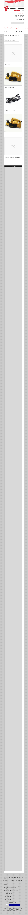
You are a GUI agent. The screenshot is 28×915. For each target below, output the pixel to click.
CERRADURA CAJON (14, 365)
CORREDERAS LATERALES (11, 413)
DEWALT (11, 795)
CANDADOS (8, 193)
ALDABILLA (12, 851)
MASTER (11, 625)
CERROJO (11, 391)
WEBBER (11, 255)
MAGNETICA (12, 853)
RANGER (11, 765)
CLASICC (11, 719)
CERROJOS (12, 372)
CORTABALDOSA (13, 247)
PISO (10, 271)
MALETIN (11, 280)
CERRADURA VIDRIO (13, 339)
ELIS (10, 631)
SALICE (11, 705)
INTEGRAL (11, 291)
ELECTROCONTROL (13, 748)
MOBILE (11, 730)
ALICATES (12, 546)
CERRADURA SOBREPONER (11, 342)
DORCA (11, 643)
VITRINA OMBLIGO (13, 337)
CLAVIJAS (11, 492)
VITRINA (11, 329)
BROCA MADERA (15, 537)
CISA (11, 651)
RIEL (10, 407)
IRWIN (11, 779)
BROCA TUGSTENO (15, 532)
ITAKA (11, 596)
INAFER (11, 697)
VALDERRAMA (12, 773)
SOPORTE (11, 405)
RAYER (11, 757)
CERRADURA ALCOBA (13, 362)
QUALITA (11, 691)
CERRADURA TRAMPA (14, 367)
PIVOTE (11, 269)
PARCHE (11, 295)
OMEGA (11, 293)
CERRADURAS (9, 321)
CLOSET (11, 225)
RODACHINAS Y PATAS (10, 393)
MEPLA (11, 709)
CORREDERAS (15, 219)
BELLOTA (11, 586)
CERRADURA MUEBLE (13, 345)
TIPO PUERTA (12, 297)
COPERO (14, 223)
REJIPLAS (11, 653)
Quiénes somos (9, 908)
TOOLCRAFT (12, 687)
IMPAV (11, 746)
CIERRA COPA (12, 835)
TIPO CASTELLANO (13, 259)
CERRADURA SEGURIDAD (11, 352)
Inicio (5, 35)
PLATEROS (14, 446)
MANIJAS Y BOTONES (10, 548)
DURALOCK (12, 580)
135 (13, 307)
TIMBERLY (11, 781)
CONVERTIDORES (16, 490)
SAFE (11, 627)
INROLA (11, 711)
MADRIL (11, 855)
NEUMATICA (12, 572)
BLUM (11, 763)
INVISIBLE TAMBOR (13, 285)
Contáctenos (16, 909)
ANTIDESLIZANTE (16, 187)
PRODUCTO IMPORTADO (11, 755)
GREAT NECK (12, 588)
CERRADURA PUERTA (13, 382)
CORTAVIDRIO (12, 245)
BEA (10, 619)
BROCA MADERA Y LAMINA (15, 529)
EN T (10, 301)
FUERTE (11, 744)
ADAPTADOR (12, 420)
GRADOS (11, 305)
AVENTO (11, 673)
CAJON (11, 331)
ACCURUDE (12, 590)
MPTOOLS (12, 811)
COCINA (11, 227)
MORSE (11, 621)
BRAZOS (11, 211)
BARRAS (11, 418)
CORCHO (11, 847)
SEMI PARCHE (12, 261)
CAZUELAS (12, 550)
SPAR (11, 606)
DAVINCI (11, 797)
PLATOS (14, 440)
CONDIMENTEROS (15, 456)
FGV (10, 592)
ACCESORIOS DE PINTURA (11, 554)
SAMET (11, 669)
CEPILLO (11, 516)
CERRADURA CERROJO (13, 359)
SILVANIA (11, 685)
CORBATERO (12, 416)
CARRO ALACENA (16, 464)
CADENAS (11, 201)
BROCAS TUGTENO (13, 520)
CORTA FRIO (12, 249)
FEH (10, 724)
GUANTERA (12, 335)
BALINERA (12, 315)
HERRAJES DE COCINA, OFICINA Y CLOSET (11, 396)
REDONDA (12, 263)
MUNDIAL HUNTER (13, 657)
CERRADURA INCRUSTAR (11, 389)
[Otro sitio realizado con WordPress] (14, 11)
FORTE (11, 767)
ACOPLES (11, 560)
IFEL (10, 787)
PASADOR (12, 207)
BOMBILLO (12, 508)
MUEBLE (11, 317)
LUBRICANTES (8, 574)
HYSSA (11, 598)
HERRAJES (8, 203)
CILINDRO (11, 323)
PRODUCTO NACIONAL (13, 806)
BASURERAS (15, 472)
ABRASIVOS (8, 175)
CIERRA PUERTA (13, 327)
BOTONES (11, 506)
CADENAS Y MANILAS (10, 199)
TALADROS (12, 235)
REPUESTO (14, 243)
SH (10, 689)
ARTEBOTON (12, 677)
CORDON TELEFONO (15, 487)
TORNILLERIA (8, 195)
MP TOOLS (12, 793)
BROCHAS (11, 556)
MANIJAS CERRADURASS (13, 370)
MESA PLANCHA (15, 428)
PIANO (11, 273)
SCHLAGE (12, 637)
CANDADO (8, 191)
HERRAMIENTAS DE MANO (11, 512)
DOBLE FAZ (14, 185)
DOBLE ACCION (13, 303)
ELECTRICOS (8, 482)
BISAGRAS (8, 253)
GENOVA (11, 701)
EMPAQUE (14, 183)
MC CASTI (11, 759)
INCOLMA (11, 663)
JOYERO (14, 432)
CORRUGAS (12, 205)
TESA (11, 742)
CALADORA (12, 237)
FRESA (11, 833)
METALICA (11, 865)
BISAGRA (11, 311)
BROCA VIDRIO (15, 535)
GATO (11, 726)
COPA (11, 859)
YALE (11, 740)
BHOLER (11, 582)
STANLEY (11, 769)
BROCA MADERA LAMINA (14, 540)
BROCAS (11, 524)
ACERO (11, 265)
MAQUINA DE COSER (14, 278)
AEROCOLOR (12, 775)
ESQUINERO (15, 448)
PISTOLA (11, 829)
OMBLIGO (11, 333)
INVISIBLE (11, 287)
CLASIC (11, 608)
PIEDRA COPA (12, 177)
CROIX (11, 633)
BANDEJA (14, 480)
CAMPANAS (15, 470)
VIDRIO (11, 267)
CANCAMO (12, 197)
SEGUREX (11, 647)
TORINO (11, 715)
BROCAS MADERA (16, 542)
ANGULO (11, 841)
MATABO (11, 707)
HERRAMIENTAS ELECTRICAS (11, 563)
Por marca (8, 578)
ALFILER (11, 849)
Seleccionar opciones (21, 64)
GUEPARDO (12, 659)
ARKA (11, 734)
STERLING (11, 604)
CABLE (11, 504)
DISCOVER (8, 171)
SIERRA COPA (12, 857)
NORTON (11, 612)
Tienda (9, 35)
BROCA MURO (15, 526)
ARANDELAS (12, 837)
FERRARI (11, 671)
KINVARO (11, 667)
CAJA (10, 500)
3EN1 (11, 803)
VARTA (11, 641)
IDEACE (7, 189)
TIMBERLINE (12, 750)
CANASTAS (14, 468)
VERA (11, 693)
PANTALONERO (15, 434)
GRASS (11, 722)
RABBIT (11, 635)
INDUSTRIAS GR (13, 675)
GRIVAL (11, 791)
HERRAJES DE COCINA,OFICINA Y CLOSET (11, 214)
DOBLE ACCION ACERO (13, 276)
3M (10, 623)
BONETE (11, 831)
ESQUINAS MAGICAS (15, 451)
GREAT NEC (12, 801)
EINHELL (7, 169)
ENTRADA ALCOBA (13, 354)
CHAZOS (11, 825)
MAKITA (11, 783)
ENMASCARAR (15, 181)
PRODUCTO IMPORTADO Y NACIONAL (13, 616)
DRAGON (11, 602)
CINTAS (11, 179)
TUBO (11, 403)
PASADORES (12, 209)
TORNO (14, 438)
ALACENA (14, 478)
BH (10, 695)
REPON (11, 594)
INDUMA (11, 736)
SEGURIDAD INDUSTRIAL (10, 576)
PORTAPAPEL (15, 444)
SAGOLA (11, 681)
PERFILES (11, 409)
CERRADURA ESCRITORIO (11, 379)
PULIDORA (12, 233)
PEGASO (11, 665)
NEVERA (11, 257)
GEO (10, 629)
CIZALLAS (11, 514)
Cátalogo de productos (17, 908)
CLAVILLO (11, 815)
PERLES (11, 655)
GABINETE (11, 299)
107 (13, 309)
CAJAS (11, 498)
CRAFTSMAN (12, 799)
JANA (10, 683)
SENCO (11, 771)
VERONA (11, 610)
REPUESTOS (15, 570)
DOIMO (11, 703)
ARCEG (11, 639)
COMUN (11, 319)
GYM (10, 699)
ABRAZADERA (15, 867)
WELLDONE (12, 785)
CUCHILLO (14, 241)
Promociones (10, 909)
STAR (11, 732)
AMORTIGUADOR (16, 476)
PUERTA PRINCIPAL (13, 356)
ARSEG (7, 173)
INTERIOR (12, 289)
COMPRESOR (12, 566)
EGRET (11, 649)
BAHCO (11, 789)
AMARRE (11, 845)
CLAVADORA (12, 251)
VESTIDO (14, 430)
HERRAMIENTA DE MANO (11, 231)
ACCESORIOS (12, 221)
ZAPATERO (14, 424)
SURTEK (11, 752)
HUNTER (11, 584)
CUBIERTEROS (15, 454)
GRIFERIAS (8, 558)
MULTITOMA (12, 502)
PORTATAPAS (15, 442)
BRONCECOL (12, 679)
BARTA (11, 738)
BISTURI (11, 544)
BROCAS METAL (13, 522)
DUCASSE (11, 600)
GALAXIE (11, 661)
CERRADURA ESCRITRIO (13, 385)
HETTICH (11, 717)
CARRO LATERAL (15, 459)
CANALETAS (12, 496)
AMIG (11, 761)
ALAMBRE (11, 510)
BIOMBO (11, 313)
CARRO (14, 466)
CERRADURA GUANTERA (13, 375)
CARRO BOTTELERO (15, 462)
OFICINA (11, 217)
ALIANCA (11, 713)
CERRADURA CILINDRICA (13, 348)
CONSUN (11, 728)
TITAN (11, 809)
